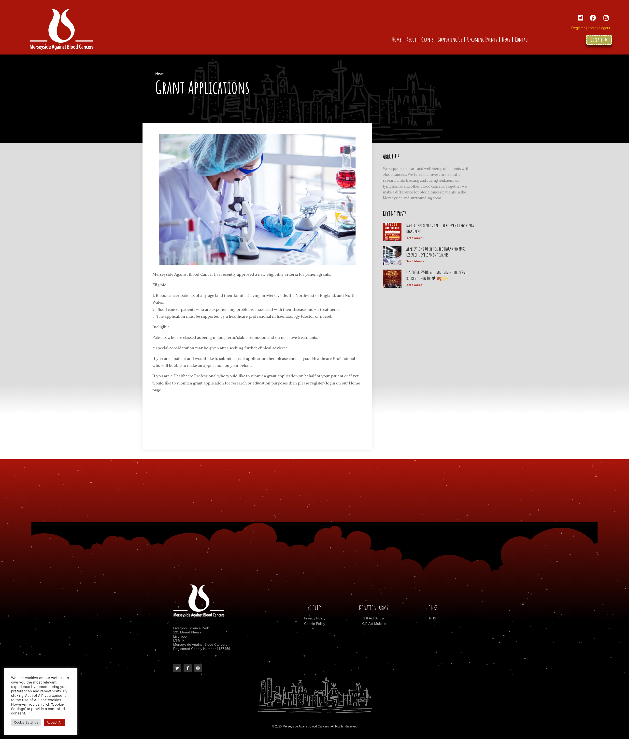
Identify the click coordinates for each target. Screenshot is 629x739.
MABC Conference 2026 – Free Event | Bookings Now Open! (440, 228)
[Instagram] (198, 668)
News (506, 39)
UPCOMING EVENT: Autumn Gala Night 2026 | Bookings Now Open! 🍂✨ (436, 275)
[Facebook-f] (188, 668)
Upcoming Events (482, 39)
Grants (427, 39)
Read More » (415, 238)
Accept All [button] (54, 722)
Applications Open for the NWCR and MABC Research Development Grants (436, 252)
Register (578, 28)
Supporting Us (450, 39)
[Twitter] (177, 668)
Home (396, 39)
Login (592, 28)
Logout (604, 28)
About (411, 39)
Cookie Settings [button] (26, 722)
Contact (522, 39)
